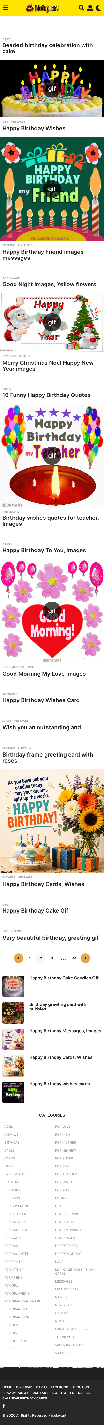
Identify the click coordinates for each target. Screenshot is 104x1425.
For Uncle (64, 1182)
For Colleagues (18, 1230)
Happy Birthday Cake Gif (35, 910)
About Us (80, 1387)
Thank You (64, 1337)
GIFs (5, 121)
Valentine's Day (68, 1345)
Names (61, 1297)
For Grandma (16, 1309)
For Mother (65, 1142)
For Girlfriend (17, 1293)
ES (88, 1393)
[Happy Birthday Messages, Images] (13, 1039)
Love (30, 667)
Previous (18, 958)
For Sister (64, 1158)
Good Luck (64, 1222)
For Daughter (16, 1254)
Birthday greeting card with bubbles (57, 1006)
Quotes (61, 1321)
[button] (5, 8)
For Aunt (12, 1190)
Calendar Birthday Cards (24, 1398)
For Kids (11, 1349)
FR (72, 1393)
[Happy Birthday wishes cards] (13, 1092)
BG (54, 1393)
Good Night (11, 278)
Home (7, 1387)
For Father (13, 1269)
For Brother (15, 1214)
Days (8, 1166)
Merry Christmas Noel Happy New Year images (48, 365)
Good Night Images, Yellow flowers (49, 284)
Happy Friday (66, 1246)
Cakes (6, 39)
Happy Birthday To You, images (44, 550)
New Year (9, 356)
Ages (8, 1126)
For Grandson (17, 1317)
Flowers (24, 747)
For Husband (15, 1341)
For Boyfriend (16, 1206)
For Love (63, 1126)
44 (74, 958)
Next (85, 958)
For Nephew (65, 1150)
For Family (13, 1261)
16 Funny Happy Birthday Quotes (46, 395)
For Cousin (14, 1238)
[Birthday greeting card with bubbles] (13, 1013)
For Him (11, 1333)
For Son (62, 1166)
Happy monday (68, 1254)
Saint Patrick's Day (71, 1329)
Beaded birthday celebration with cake (47, 48)
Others (24, 356)
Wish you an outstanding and (41, 727)
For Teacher (11, 511)
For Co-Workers (18, 1222)
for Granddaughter (22, 1301)
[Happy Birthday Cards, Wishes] (52, 821)
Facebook (59, 1387)
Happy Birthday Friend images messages (43, 254)
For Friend (26, 245)
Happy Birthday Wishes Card (41, 700)
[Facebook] (3, 1406)
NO (63, 1393)
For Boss (12, 1198)
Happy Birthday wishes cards (59, 1083)
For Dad (11, 1246)
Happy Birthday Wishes (34, 128)
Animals (11, 1134)
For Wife (62, 1190)
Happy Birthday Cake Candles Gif (64, 977)
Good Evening (67, 1214)
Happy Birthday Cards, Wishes (43, 884)
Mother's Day (67, 1289)
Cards (7, 544)
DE (80, 1393)
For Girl (11, 1285)
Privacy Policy (15, 1393)
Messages (18, 121)
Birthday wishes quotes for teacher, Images (50, 520)
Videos (16, 931)
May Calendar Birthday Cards (75, 1271)
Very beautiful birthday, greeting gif (50, 937)
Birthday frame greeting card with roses (47, 757)
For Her (11, 1325)
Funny (7, 389)
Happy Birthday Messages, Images (65, 1030)
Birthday (9, 245)
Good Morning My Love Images (44, 673)
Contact (40, 1393)
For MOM (63, 1134)
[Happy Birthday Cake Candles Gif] (13, 986)
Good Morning (13, 667)
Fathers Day (14, 1174)
